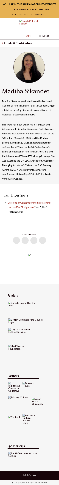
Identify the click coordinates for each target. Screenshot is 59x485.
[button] (44, 36)
